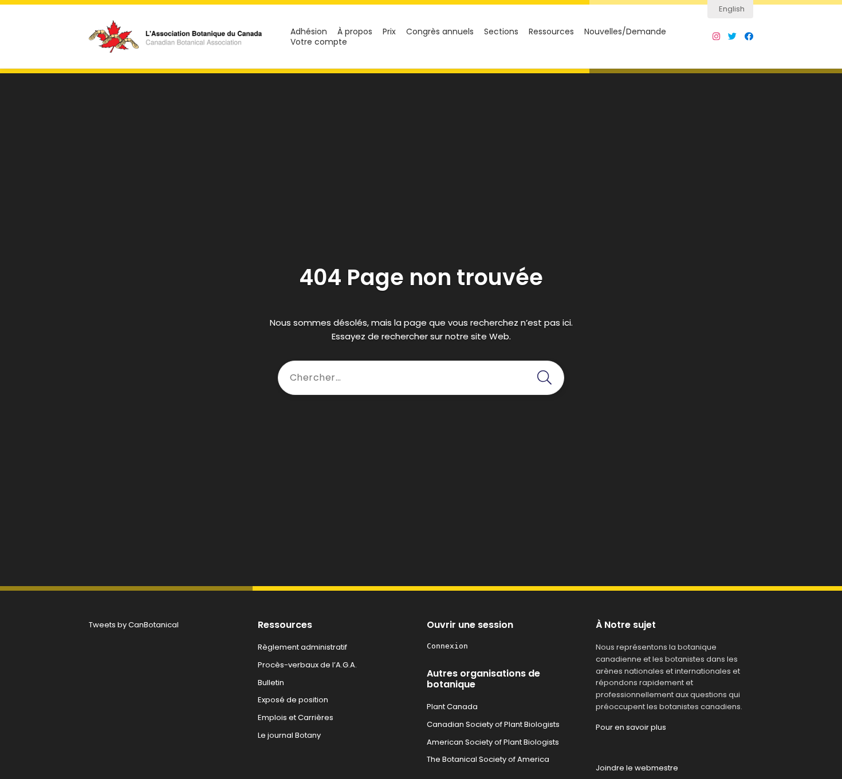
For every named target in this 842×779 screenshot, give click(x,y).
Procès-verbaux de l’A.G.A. (307, 664)
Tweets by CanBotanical (134, 624)
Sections (501, 32)
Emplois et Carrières (295, 717)
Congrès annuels (440, 32)
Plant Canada (452, 706)
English (732, 8)
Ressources (551, 32)
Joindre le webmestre (637, 767)
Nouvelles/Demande (625, 32)
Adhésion (308, 32)
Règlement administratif (302, 647)
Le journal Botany (289, 735)
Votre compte (318, 42)
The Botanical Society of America (488, 759)
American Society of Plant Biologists (493, 742)
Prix (389, 32)
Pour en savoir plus (631, 727)
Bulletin (271, 682)
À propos (354, 32)
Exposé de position (293, 699)
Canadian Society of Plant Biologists (493, 724)
